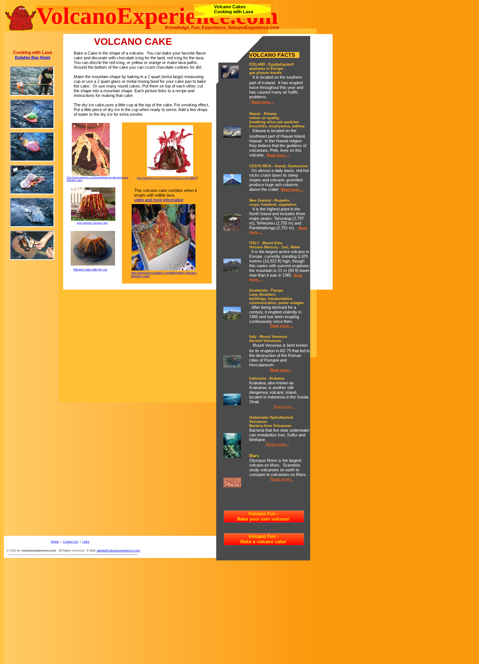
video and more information (158, 199)
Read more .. (262, 102)
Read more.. (280, 370)
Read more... (284, 407)
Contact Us (70, 541)
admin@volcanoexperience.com (118, 550)
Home (55, 541)
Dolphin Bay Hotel (32, 57)
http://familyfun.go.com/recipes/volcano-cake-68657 (167, 178)
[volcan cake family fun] (170, 174)
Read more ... (278, 155)
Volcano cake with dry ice (90, 269)
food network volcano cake (92, 223)
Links (86, 541)
